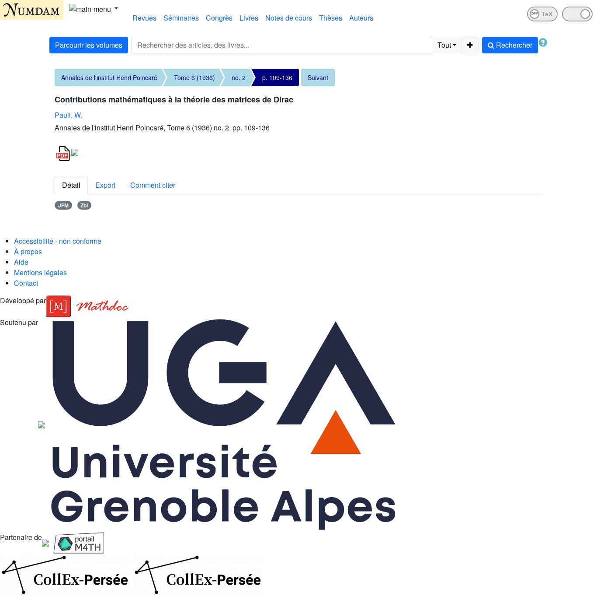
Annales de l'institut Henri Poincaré (109, 77)
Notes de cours (288, 18)
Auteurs (361, 18)
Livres (248, 18)
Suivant (318, 77)
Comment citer (152, 185)
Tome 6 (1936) (194, 77)
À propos (28, 251)
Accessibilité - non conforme (57, 241)
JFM (63, 205)
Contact (26, 283)
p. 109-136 (277, 77)
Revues (144, 18)
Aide (21, 262)
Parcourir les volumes (88, 45)
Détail (71, 185)
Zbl (84, 205)
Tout (444, 45)
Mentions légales (40, 272)
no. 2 (239, 77)
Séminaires (181, 18)
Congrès (219, 18)
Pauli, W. (68, 115)
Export (105, 185)
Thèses (330, 18)
